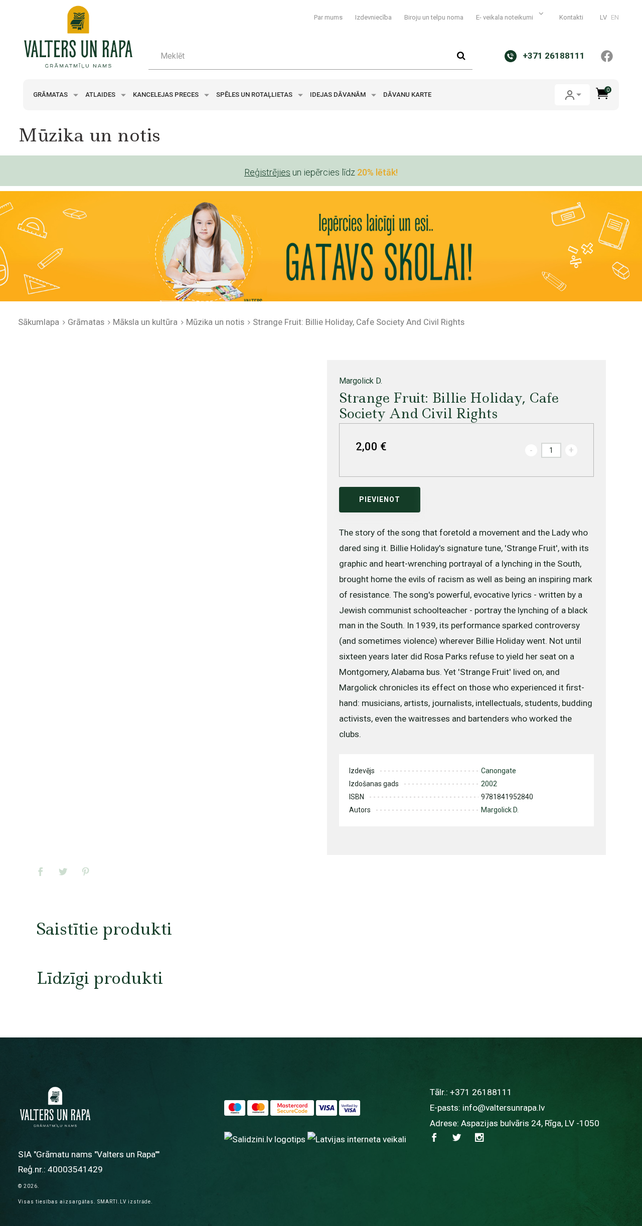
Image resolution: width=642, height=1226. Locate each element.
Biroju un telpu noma (433, 17)
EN (615, 17)
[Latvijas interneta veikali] (356, 1139)
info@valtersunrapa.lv (503, 1108)
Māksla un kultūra (145, 322)
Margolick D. (360, 381)
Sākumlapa (38, 322)
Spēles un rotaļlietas (255, 94)
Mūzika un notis (215, 322)
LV (603, 17)
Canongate (498, 771)
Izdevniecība (373, 17)
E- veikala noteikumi (505, 17)
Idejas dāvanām (338, 94)
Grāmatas (51, 94)
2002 (489, 784)
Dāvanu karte (407, 94)
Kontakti (571, 17)
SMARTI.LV (111, 1201)
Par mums (328, 17)
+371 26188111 (481, 1092)
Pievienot (379, 499)
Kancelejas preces (166, 94)
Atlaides (101, 94)
